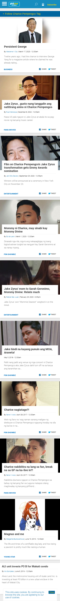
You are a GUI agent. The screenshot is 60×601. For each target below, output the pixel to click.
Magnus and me (14, 534)
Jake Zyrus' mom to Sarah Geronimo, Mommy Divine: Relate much (27, 290)
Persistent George (15, 46)
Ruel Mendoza (11, 112)
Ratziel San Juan (12, 297)
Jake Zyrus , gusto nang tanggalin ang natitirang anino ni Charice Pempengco (28, 105)
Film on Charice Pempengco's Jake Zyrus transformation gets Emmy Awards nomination (29, 168)
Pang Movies (10, 130)
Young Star (9, 557)
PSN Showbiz (10, 254)
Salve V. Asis (10, 415)
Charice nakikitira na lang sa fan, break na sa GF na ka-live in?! (28, 468)
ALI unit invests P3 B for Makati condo (25, 566)
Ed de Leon (10, 237)
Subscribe (52, 5)
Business (8, 69)
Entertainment (11, 194)
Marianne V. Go (11, 52)
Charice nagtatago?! (16, 409)
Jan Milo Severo (12, 176)
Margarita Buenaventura (15, 539)
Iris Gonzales (9, 571)
